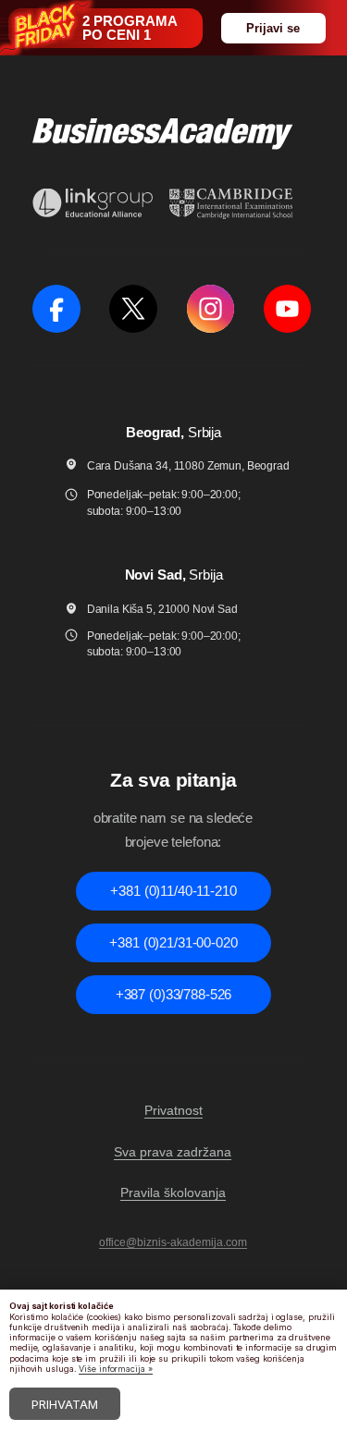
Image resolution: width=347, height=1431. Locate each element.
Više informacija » (115, 1369)
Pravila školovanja (173, 1192)
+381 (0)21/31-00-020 (173, 942)
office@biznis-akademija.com (173, 1242)
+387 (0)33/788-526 (173, 994)
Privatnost (173, 1110)
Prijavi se (273, 28)
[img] (56, 309)
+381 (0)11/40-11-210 (173, 891)
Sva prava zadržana (172, 1151)
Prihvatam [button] (64, 1404)
